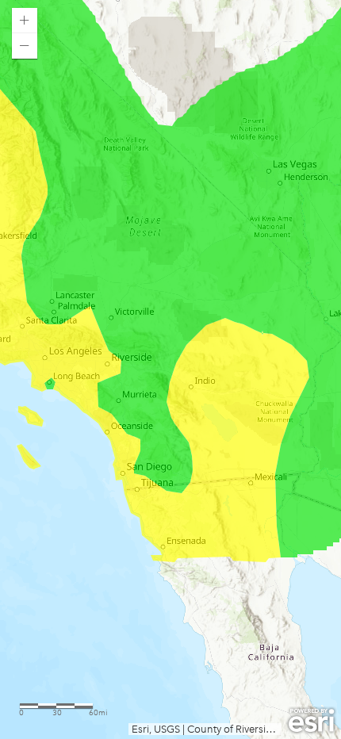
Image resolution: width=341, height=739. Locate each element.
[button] (24, 20)
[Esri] (311, 720)
